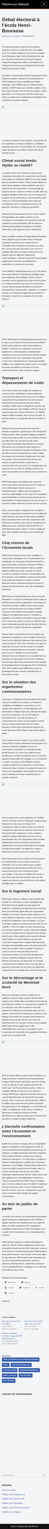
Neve (13, 1526)
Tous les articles (9, 1490)
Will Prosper (8, 1380)
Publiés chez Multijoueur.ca (13, 1494)
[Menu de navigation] (44, 4)
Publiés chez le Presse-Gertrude (16, 1507)
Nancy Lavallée (9, 1375)
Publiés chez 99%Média (12, 1503)
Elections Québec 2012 (21, 1365)
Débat (5, 1365)
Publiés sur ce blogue (11, 1512)
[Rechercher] (44, 1475)
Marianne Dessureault (29, 1370)
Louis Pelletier (9, 1370)
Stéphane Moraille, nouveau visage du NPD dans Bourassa (12, 1335)
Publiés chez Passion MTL (13, 1499)
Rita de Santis (25, 1375)
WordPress (33, 1526)
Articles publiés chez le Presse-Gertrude (20, 1359)
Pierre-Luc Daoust (12, 36)
